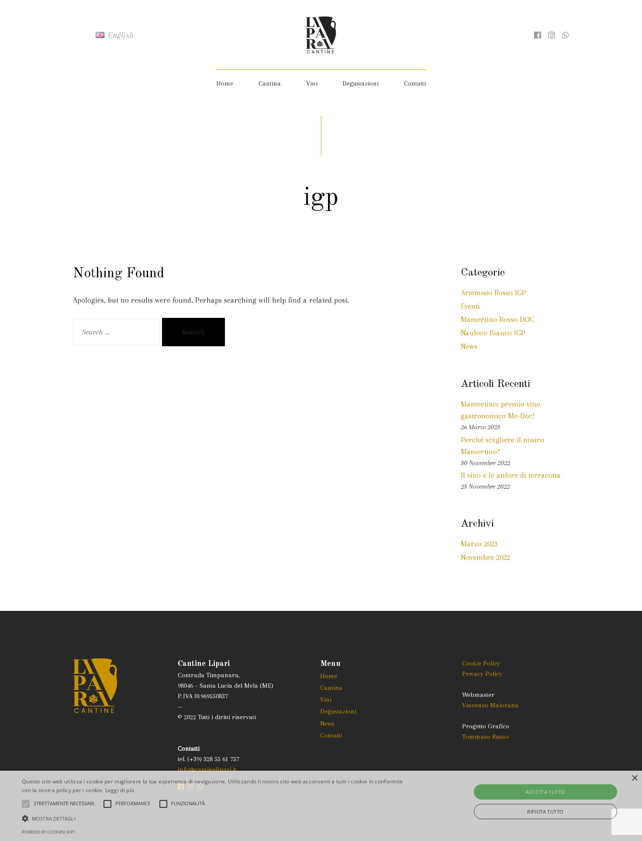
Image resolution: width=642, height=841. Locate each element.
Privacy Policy (482, 674)
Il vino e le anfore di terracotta (511, 475)
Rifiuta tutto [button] (545, 811)
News (469, 346)
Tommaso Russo (485, 737)
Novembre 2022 (485, 557)
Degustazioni (360, 83)
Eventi (470, 306)
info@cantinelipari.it (207, 769)
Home (224, 83)
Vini (312, 83)
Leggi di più (120, 790)
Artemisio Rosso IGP (493, 292)
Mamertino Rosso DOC (497, 319)
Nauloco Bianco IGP (493, 332)
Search (193, 331)
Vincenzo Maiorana (490, 705)
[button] (216, 818)
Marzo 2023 (479, 543)
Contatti (415, 83)
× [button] (634, 778)
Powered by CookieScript (48, 832)
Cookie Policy (481, 663)
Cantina (270, 83)
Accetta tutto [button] (545, 792)
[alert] (321, 806)
